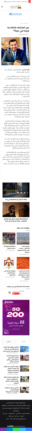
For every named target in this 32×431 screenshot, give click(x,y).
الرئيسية (26, 23)
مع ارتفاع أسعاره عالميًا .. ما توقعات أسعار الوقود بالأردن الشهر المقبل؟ (11, 380)
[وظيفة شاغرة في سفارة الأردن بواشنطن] (9, 263)
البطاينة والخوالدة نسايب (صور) (9, 247)
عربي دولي (5, 413)
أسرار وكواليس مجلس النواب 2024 (18, 418)
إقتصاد (21, 416)
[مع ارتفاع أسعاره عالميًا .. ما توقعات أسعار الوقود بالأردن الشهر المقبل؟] (24, 379)
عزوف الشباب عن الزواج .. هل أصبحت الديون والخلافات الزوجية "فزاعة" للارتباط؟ (11, 369)
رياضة (7, 418)
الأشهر (8, 341)
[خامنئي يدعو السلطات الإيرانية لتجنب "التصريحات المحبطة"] (24, 390)
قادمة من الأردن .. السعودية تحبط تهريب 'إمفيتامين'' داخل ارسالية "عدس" (23, 275)
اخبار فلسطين (12, 413)
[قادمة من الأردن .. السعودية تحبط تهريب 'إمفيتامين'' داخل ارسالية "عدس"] (23, 263)
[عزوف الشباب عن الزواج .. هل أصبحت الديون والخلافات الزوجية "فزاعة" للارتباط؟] (24, 368)
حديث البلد (17, 416)
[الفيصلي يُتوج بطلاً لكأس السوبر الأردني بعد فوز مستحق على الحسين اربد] (24, 349)
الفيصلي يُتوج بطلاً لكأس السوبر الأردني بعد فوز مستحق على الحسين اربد (11, 349)
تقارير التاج (11, 416)
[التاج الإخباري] (16, 6)
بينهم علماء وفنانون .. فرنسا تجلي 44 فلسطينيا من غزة (23, 249)
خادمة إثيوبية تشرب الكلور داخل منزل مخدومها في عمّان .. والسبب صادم (12, 358)
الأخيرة (23, 341)
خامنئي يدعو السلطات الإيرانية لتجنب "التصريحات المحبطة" (12, 389)
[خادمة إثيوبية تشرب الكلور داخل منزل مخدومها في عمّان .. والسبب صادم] (24, 358)
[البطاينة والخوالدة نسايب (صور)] (9, 238)
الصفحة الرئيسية (25, 413)
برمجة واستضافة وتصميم (19, 426)
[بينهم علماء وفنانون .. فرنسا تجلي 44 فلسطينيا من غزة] (23, 238)
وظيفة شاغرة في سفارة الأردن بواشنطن (9, 273)
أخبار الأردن (18, 413)
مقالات (21, 23)
